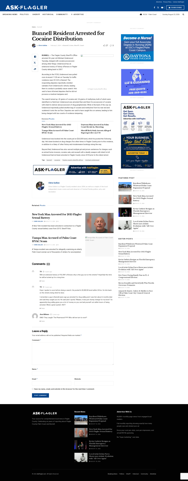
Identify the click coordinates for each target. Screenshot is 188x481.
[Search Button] (183, 14)
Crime (71, 45)
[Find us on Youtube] (162, 7)
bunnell (49, 160)
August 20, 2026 (139, 231)
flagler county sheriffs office (73, 160)
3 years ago (48, 271)
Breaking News (10, 14)
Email (35, 379)
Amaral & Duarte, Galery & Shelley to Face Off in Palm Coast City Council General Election (135, 293)
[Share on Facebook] (35, 56)
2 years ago (55, 314)
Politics (24, 14)
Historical (48, 14)
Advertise (159, 2)
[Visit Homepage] (32, 7)
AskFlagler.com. (41, 474)
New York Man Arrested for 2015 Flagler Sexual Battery (143, 198)
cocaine (57, 160)
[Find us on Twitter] (158, 7)
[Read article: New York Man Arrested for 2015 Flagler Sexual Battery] (99, 223)
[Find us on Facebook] (154, 7)
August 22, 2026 (139, 190)
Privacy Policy (167, 2)
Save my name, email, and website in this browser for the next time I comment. (64, 389)
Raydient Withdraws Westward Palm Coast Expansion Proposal (142, 185)
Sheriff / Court (79, 45)
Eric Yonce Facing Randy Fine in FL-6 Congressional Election (133, 276)
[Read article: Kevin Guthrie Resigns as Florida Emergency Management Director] (125, 212)
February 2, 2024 (56, 45)
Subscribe (176, 8)
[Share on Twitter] (35, 62)
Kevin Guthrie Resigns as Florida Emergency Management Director (143, 211)
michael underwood (92, 160)
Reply (43, 281)
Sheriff (36, 14)
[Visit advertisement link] (73, 170)
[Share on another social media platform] (35, 69)
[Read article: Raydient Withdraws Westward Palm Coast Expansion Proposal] (125, 186)
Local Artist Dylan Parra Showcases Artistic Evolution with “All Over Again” (135, 268)
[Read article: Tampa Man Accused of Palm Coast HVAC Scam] (99, 246)
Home (34, 27)
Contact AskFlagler (178, 2)
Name (35, 369)
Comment (36, 340)
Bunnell (39, 27)
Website (77, 379)
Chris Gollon (43, 45)
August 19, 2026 (124, 279)
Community (62, 14)
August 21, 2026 (50, 221)
